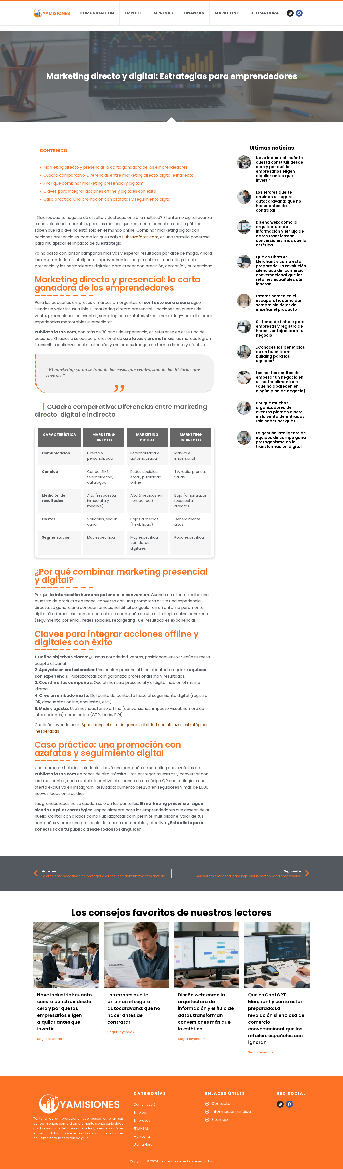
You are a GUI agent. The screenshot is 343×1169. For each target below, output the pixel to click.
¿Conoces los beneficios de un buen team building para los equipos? (280, 354)
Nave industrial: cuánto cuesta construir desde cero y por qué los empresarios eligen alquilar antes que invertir (279, 169)
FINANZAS (194, 13)
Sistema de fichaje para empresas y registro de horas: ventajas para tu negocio (280, 328)
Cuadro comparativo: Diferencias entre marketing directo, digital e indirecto (118, 175)
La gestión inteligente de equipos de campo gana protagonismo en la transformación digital (281, 439)
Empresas (162, 13)
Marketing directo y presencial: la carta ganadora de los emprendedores (115, 167)
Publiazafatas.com (140, 237)
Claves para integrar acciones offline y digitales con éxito (99, 191)
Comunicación (96, 13)
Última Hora (264, 13)
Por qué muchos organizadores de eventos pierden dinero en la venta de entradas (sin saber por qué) (280, 412)
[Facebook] (299, 13)
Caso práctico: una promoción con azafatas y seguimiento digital (107, 199)
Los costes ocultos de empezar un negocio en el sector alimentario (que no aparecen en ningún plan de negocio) (280, 382)
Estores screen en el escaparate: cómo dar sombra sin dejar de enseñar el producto (279, 302)
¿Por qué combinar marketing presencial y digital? (93, 183)
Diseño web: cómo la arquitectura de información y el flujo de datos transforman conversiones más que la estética (281, 234)
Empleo (133, 13)
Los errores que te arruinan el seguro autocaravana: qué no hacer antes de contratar (278, 201)
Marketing (227, 13)
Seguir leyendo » (50, 1038)
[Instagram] (290, 13)
